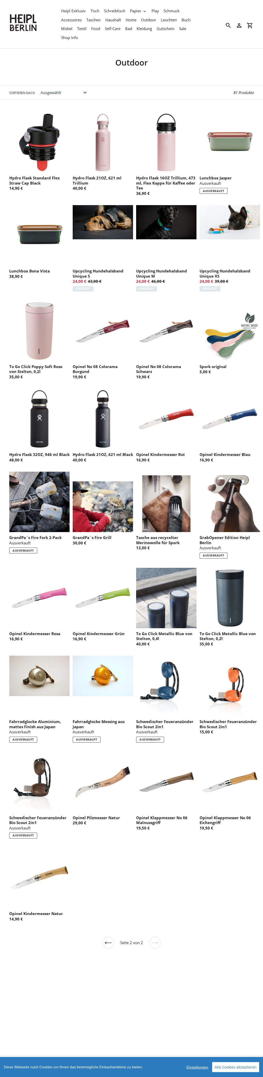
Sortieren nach (22, 93)
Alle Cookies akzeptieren (236, 1067)
